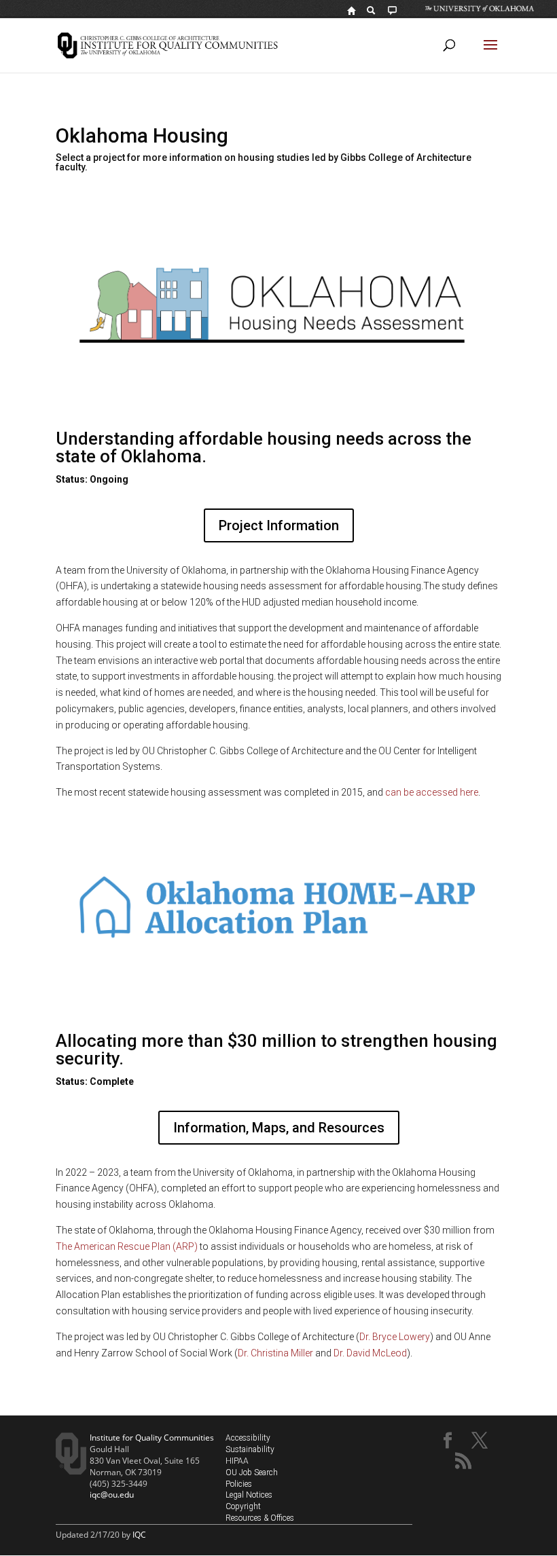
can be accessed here (431, 792)
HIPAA (237, 1461)
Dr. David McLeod (370, 1353)
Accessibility (248, 1438)
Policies (239, 1484)
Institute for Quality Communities (152, 1437)
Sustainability (250, 1449)
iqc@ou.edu (112, 1494)
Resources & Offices (260, 1518)
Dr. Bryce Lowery (394, 1336)
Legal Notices (249, 1495)
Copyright (243, 1506)
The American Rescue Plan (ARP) (127, 1246)
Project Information (279, 525)
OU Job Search (252, 1472)
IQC (139, 1534)
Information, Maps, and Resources (278, 1127)
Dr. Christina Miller (275, 1353)
